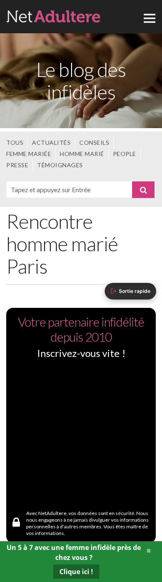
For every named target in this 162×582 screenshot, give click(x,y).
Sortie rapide (134, 291)
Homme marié (82, 153)
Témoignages (60, 164)
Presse (17, 164)
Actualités (51, 142)
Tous (14, 142)
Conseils (94, 142)
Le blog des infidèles (81, 80)
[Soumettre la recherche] (143, 189)
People (124, 153)
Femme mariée (28, 153)
